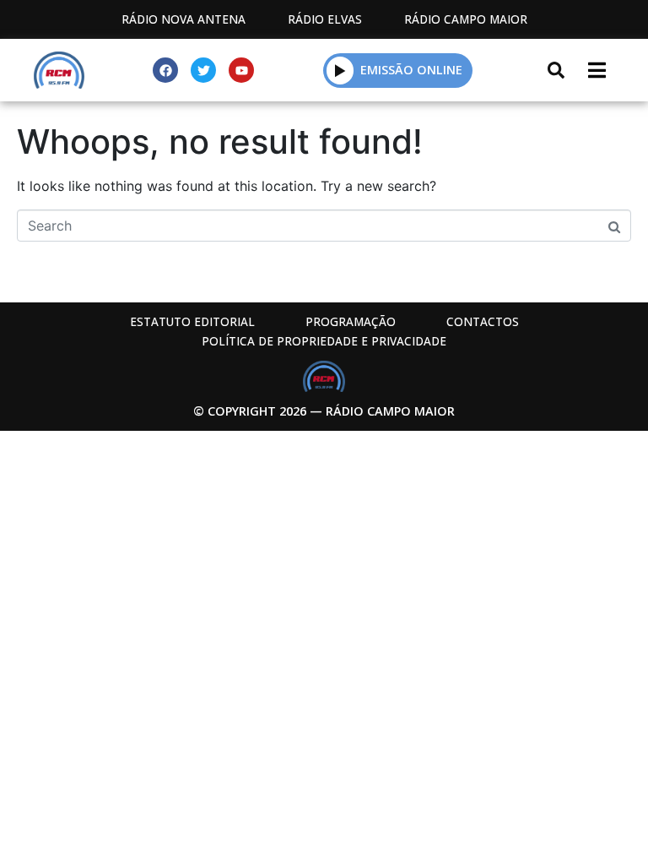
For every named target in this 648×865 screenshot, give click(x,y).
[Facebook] (165, 70)
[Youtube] (241, 70)
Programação (350, 321)
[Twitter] (203, 70)
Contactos (482, 321)
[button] (340, 70)
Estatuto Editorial (192, 321)
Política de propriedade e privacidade (324, 341)
